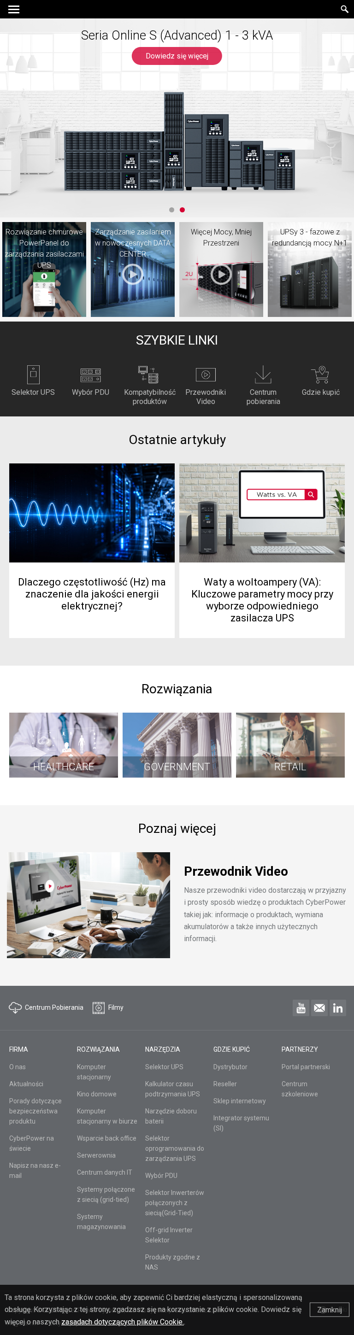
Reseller (225, 1084)
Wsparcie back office (106, 1138)
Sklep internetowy (239, 1101)
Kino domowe (97, 1094)
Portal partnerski (306, 1067)
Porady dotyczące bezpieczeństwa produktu (35, 1111)
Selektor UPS (164, 1067)
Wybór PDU (161, 1175)
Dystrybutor (230, 1067)
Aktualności (26, 1084)
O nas (17, 1067)
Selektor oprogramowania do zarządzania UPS (174, 1148)
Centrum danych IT (104, 1172)
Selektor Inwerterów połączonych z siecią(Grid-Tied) (174, 1203)
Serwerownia (96, 1155)
